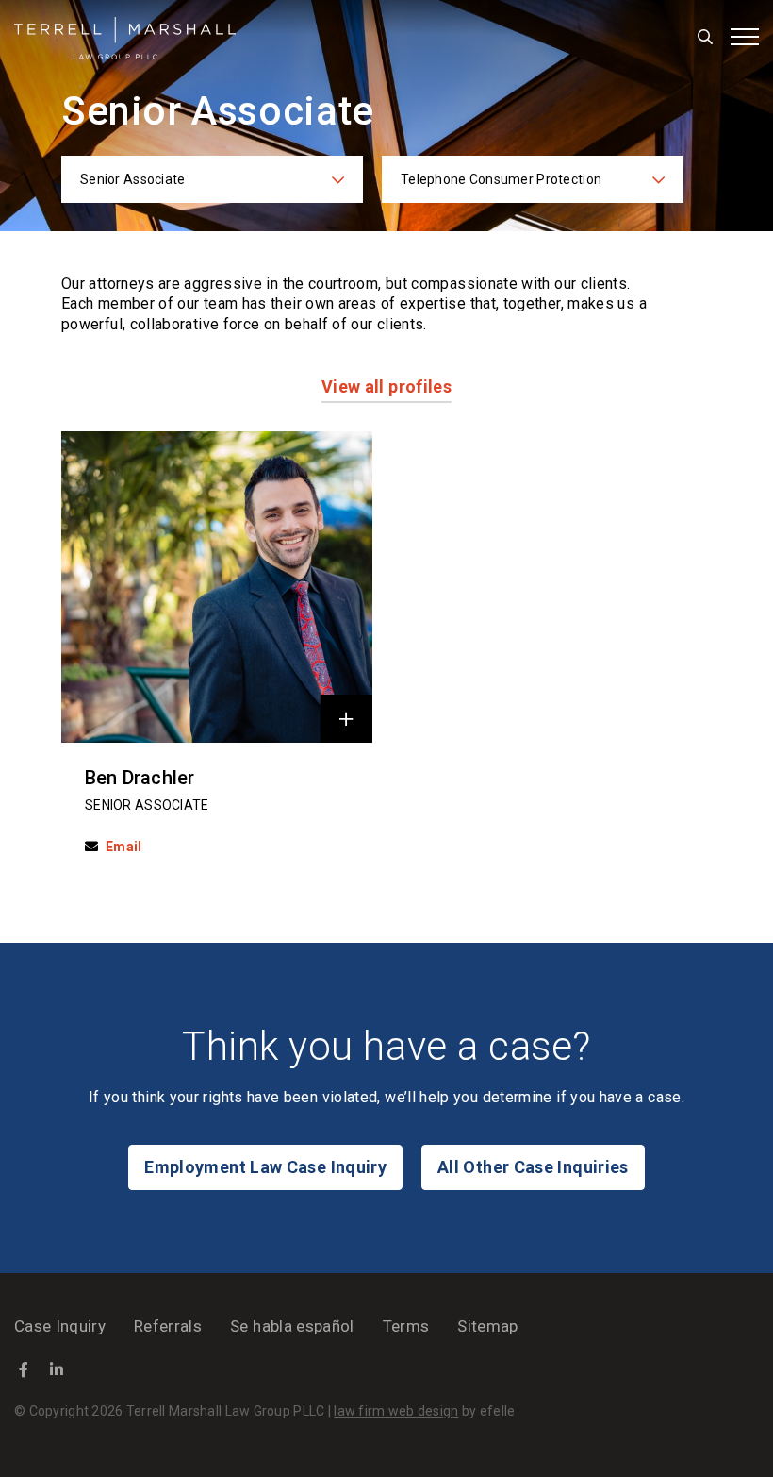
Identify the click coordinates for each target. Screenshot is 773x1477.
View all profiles (386, 386)
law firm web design (396, 1410)
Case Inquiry (60, 1326)
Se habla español (292, 1326)
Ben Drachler (140, 777)
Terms (406, 1326)
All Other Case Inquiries (533, 1167)
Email (123, 846)
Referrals (168, 1326)
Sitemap (487, 1326)
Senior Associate (146, 805)
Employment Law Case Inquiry (265, 1167)
